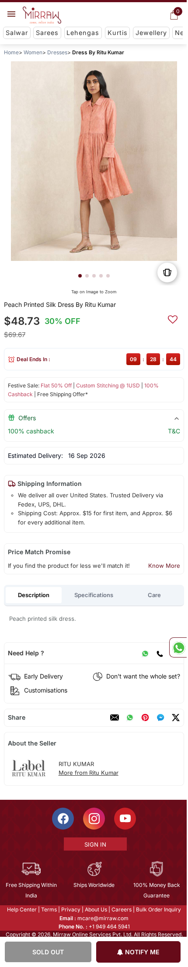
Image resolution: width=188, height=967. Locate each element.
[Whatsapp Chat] (178, 647)
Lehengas (82, 32)
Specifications (93, 594)
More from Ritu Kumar (88, 772)
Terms (48, 909)
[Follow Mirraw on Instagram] (93, 819)
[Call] (159, 653)
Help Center (21, 909)
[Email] (114, 717)
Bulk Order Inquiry (158, 909)
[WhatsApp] (145, 653)
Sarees (47, 32)
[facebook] (160, 717)
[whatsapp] (129, 717)
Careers (121, 909)
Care (154, 594)
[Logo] (42, 15)
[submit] (173, 318)
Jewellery (151, 32)
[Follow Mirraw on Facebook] (62, 819)
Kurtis (118, 32)
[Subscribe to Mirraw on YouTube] (125, 819)
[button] (80, 276)
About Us (95, 909)
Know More (164, 565)
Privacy (70, 909)
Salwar (17, 32)
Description (33, 594)
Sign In (94, 844)
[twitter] (175, 717)
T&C (174, 431)
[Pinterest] (145, 717)
